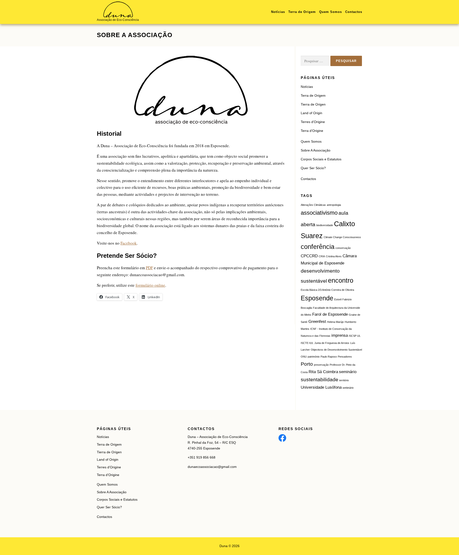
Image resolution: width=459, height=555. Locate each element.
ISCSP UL (355, 335)
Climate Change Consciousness (342, 237)
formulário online (150, 285)
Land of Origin (311, 113)
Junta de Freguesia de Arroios (331, 343)
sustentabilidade (319, 379)
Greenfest (317, 321)
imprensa (339, 335)
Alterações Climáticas (313, 204)
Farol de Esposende (330, 314)
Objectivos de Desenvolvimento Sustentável (336, 349)
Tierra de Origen (313, 104)
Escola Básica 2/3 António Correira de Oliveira (327, 289)
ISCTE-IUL (307, 343)
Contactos (353, 12)
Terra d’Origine (312, 131)
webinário (348, 387)
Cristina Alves (334, 256)
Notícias (278, 12)
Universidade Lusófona (321, 387)
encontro (340, 280)
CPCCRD (309, 256)
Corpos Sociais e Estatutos (321, 159)
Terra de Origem (302, 12)
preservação (321, 364)
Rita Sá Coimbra (323, 372)
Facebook (128, 243)
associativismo (319, 212)
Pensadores (345, 356)
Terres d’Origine (313, 122)
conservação (343, 248)
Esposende (317, 298)
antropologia (334, 204)
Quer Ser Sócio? (313, 168)
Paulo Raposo (329, 356)
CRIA (322, 256)
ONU (304, 356)
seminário (347, 372)
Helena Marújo (335, 321)
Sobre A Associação (315, 150)
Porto (307, 364)
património (314, 356)
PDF (149, 267)
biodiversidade (324, 225)
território (344, 380)
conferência (317, 246)
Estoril (337, 299)
